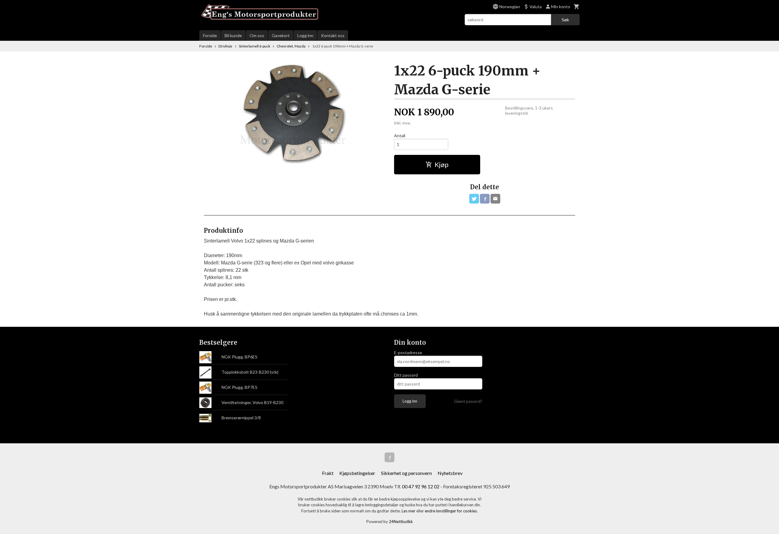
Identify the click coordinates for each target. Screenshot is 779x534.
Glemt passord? (468, 401)
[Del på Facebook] (485, 199)
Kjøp (442, 164)
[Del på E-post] (495, 199)
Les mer (409, 510)
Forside (210, 35)
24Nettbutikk (401, 521)
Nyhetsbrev (450, 473)
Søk (565, 19)
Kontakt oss (332, 35)
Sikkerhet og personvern (406, 473)
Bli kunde (233, 35)
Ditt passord (406, 375)
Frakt (328, 473)
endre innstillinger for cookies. (451, 510)
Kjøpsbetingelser (357, 473)
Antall (399, 135)
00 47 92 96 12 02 (420, 486)
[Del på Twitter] (474, 199)
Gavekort (281, 35)
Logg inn (305, 35)
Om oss (257, 35)
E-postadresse (408, 352)
